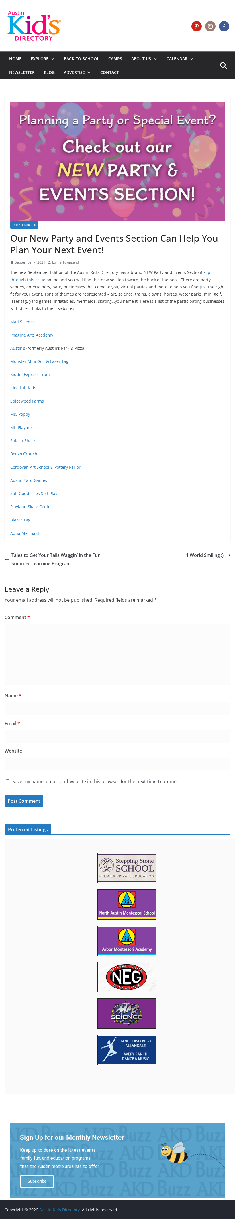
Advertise (74, 72)
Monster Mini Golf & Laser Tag (39, 361)
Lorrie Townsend (65, 262)
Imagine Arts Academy (31, 335)
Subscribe (37, 1181)
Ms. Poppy (20, 414)
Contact (109, 72)
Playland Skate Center (31, 506)
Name (13, 695)
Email (12, 723)
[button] (51, 59)
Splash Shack (23, 440)
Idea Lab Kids (23, 387)
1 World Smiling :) (205, 555)
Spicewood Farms (27, 401)
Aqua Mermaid (24, 533)
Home (15, 58)
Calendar (177, 58)
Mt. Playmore (23, 427)
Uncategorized (24, 225)
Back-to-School (81, 58)
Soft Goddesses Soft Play (33, 493)
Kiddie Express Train (30, 374)
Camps (115, 58)
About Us (141, 58)
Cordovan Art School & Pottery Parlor (45, 467)
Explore (39, 58)
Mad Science (22, 321)
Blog (49, 72)
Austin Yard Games (28, 480)
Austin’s (18, 348)
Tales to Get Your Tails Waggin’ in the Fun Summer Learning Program (56, 559)
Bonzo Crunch (23, 453)
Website (13, 751)
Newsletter (22, 72)
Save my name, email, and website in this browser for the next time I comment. (97, 781)
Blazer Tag (20, 520)
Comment (17, 617)
